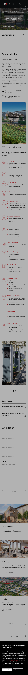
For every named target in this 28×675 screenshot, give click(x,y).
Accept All (7, 669)
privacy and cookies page (12, 660)
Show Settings (18, 669)
